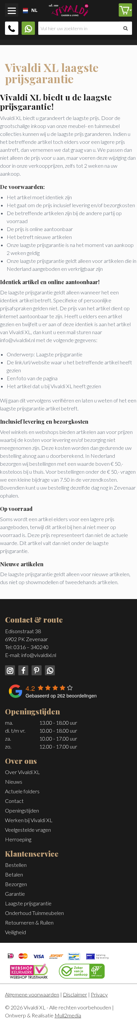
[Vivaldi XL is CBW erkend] (82, 970)
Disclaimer (75, 994)
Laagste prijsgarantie (28, 903)
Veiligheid (15, 932)
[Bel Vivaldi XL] (11, 28)
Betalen (14, 874)
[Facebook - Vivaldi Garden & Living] (22, 669)
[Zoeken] (125, 28)
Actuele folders (22, 791)
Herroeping (18, 839)
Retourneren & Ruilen (29, 922)
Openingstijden (22, 810)
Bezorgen (16, 884)
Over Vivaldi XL (22, 772)
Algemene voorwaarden (32, 994)
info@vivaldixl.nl (38, 655)
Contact (14, 801)
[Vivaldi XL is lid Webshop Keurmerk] (29, 970)
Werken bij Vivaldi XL (29, 820)
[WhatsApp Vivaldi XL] (28, 28)
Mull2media (68, 1015)
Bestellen (16, 865)
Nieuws (13, 781)
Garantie (15, 893)
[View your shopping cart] (125, 10)
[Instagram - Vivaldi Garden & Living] (10, 669)
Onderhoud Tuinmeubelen (34, 913)
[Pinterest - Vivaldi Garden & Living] (36, 669)
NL (32, 10)
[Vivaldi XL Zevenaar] (68, 9)
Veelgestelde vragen (28, 829)
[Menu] (11, 10)
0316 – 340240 (31, 647)
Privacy (99, 994)
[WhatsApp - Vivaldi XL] (49, 669)
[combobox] (23, 10)
